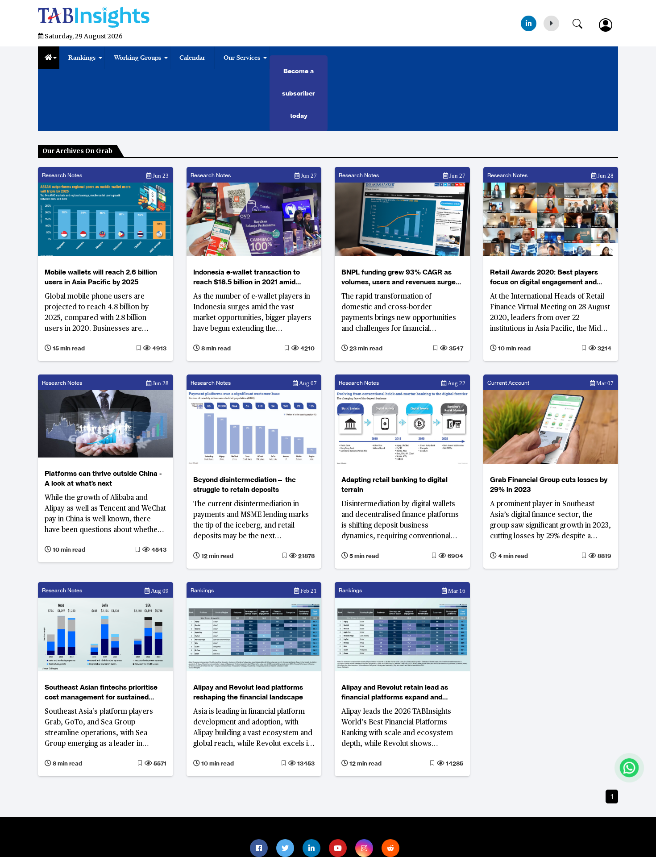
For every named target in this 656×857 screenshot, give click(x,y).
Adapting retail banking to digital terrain (394, 484)
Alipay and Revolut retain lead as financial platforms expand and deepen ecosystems (394, 692)
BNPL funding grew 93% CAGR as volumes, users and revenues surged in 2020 (400, 277)
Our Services (242, 58)
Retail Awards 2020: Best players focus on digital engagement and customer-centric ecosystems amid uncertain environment (548, 277)
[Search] (582, 22)
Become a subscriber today (298, 93)
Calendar (192, 58)
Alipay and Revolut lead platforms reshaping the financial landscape (248, 692)
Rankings (81, 58)
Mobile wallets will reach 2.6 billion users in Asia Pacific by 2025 (101, 277)
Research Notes (62, 175)
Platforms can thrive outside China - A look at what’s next (103, 478)
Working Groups (137, 58)
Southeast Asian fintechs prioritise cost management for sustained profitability (101, 692)
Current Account (508, 382)
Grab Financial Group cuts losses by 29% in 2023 (548, 484)
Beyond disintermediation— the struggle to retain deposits (244, 484)
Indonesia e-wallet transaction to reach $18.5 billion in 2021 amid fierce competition (246, 277)
